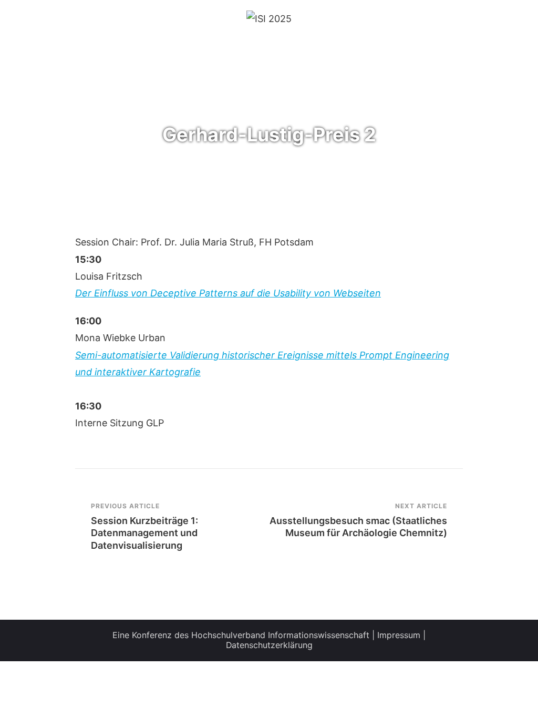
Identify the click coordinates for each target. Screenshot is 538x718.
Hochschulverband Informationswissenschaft (280, 635)
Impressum (398, 635)
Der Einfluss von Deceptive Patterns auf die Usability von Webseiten (228, 293)
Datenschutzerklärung (269, 645)
